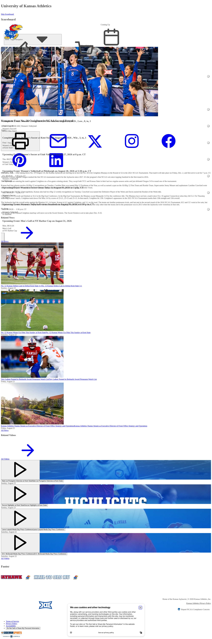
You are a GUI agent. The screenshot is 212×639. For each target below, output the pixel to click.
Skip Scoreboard (7, 14)
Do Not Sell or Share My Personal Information (23, 628)
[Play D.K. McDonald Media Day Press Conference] (20, 543)
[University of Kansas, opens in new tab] (15, 605)
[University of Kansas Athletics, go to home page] (13, 28)
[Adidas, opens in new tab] (67, 605)
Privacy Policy (11, 624)
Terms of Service (12, 621)
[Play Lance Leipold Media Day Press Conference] (20, 518)
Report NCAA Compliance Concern (195, 609)
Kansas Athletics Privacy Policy (198, 603)
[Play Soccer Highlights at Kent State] (20, 494)
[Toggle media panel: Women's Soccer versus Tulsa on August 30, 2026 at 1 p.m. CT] (208, 192)
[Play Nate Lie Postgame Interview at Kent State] (20, 470)
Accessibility (11, 626)
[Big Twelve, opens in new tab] (45, 605)
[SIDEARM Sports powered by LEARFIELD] (11, 637)
